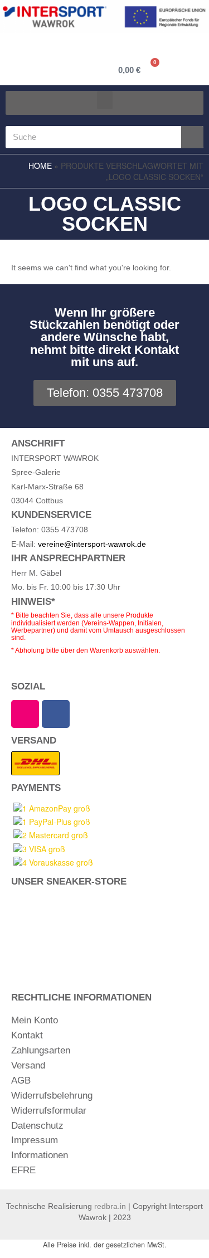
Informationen (39, 1155)
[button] (105, 100)
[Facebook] (56, 714)
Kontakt (27, 1035)
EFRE (23, 1170)
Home (40, 165)
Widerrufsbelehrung (52, 1095)
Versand (28, 1065)
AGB (21, 1080)
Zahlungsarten (40, 1050)
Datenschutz (37, 1125)
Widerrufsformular (48, 1110)
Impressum (34, 1140)
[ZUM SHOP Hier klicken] (104, 931)
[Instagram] (25, 714)
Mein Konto (34, 1020)
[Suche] (192, 137)
